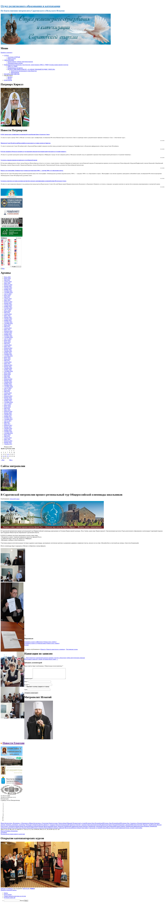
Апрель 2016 (8, 437)
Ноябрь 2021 (8, 352)
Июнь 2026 (7, 278)
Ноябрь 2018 (8, 400)
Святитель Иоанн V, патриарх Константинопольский (53, 824)
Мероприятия (15, 72)
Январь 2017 (8, 427)
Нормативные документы (15, 68)
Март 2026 (7, 283)
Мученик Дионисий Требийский (61, 826)
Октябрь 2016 (8, 431)
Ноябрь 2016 (8, 430)
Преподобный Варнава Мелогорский (41, 826)
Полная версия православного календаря (13, 834)
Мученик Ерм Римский (108, 826)
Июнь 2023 (7, 325)
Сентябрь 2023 (8, 323)
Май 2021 (7, 360)
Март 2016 (7, 439)
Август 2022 (7, 339)
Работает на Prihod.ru (7, 888)
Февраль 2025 (8, 301)
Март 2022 (7, 346)
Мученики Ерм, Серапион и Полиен (131, 823)
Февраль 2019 (8, 396)
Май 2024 (7, 312)
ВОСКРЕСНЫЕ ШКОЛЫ (11, 74)
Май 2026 (7, 280)
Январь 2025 (8, 303)
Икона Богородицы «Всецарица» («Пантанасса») (15, 823)
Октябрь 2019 (8, 385)
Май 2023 (7, 326)
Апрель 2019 (8, 393)
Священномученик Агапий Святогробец (130, 828)
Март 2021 (7, 363)
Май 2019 (7, 391)
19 (3, 456)
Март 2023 (7, 329)
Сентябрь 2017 (8, 419)
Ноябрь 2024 (8, 306)
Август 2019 (7, 388)
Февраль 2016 (8, 441)
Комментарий (28, 678)
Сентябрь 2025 (8, 292)
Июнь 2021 (7, 359)
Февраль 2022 (8, 348)
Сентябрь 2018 (8, 402)
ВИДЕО (10, 77)
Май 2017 (7, 422)
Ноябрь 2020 (8, 369)
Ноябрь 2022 (8, 334)
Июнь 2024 (7, 311)
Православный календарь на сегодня (15, 896)
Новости (43, 649)
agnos (17, 499)
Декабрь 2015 (8, 444)
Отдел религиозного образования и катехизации (30, 6)
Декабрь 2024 (8, 304)
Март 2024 (7, 315)
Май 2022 (7, 343)
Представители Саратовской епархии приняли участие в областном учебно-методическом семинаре (54, 657)
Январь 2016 (8, 442)
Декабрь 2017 (8, 414)
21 (8, 456)
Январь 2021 (8, 366)
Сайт (25, 689)
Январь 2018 (8, 413)
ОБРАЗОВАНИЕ (9, 60)
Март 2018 (7, 410)
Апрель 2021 (8, 362)
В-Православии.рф (9, 897)
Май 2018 (7, 408)
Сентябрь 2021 (8, 356)
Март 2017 (7, 424)
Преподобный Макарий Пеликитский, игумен (72, 823)
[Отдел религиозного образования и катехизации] (56, 44)
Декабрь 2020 (8, 368)
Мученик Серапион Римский (40, 828)
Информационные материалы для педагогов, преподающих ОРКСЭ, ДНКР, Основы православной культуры (36, 64)
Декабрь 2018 (8, 399)
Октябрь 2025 (8, 291)
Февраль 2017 (8, 425)
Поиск (22, 900)
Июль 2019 (7, 390)
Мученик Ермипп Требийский (124, 826)
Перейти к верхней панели (8, 890)
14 (8, 454)
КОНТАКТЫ (8, 80)
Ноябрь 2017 (8, 416)
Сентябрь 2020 (8, 371)
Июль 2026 (7, 277)
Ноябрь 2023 (8, 320)
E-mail (26, 684)
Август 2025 (7, 294)
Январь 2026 (8, 286)
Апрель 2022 (8, 345)
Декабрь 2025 (8, 287)
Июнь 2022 (7, 342)
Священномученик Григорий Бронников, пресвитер (116, 824)
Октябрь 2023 (8, 321)
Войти (32, 888)
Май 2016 (7, 436)
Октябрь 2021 (8, 354)
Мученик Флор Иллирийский (94, 823)
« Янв (2, 460)
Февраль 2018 (8, 411)
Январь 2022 (8, 349)
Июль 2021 (7, 357)
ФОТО (10, 78)
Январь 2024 (8, 317)
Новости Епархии (13, 743)
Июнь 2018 (7, 407)
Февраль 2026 (8, 284)
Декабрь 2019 (8, 382)
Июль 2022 (7, 340)
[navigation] (82, 897)
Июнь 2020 (7, 374)
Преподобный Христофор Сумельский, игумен (86, 828)
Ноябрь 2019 (8, 383)
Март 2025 (7, 300)
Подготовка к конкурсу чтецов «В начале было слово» (41, 659)
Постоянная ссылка (72, 649)
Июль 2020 (7, 373)
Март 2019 (7, 394)
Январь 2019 (8, 397)
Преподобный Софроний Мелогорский (61, 828)
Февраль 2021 (8, 365)
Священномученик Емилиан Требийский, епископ (86, 826)
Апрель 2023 (8, 328)
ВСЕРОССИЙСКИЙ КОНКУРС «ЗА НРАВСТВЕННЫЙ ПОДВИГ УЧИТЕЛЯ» (31, 69)
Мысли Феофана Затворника (9, 831)
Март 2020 (7, 377)
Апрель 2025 (8, 298)
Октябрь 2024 (8, 308)
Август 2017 (7, 420)
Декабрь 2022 (8, 332)
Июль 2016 (7, 434)
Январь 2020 (8, 380)
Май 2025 (7, 297)
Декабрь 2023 (8, 318)
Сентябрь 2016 (8, 433)
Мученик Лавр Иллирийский (111, 823)
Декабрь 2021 (8, 351)
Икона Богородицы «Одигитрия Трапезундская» (43, 823)
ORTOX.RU (26, 888)
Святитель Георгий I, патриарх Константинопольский (85, 824)
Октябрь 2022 (8, 335)
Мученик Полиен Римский (24, 828)
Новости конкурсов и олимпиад (55, 649)
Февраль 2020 (8, 379)
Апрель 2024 (8, 314)
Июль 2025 (7, 295)
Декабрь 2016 (8, 428)
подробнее (4, 832)
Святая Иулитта (11, 828)
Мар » (11, 460)
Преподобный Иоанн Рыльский (20, 826)
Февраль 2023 (8, 331)
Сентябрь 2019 (8, 386)
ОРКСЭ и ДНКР (12, 66)
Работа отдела (12, 58)
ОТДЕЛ (6, 55)
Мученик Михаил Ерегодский (109, 828)
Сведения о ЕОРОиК (14, 57)
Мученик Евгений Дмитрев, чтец (141, 824)
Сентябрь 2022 (8, 337)
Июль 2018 (7, 405)
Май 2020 (7, 376)
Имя (26, 681)
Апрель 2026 (8, 281)
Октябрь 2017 (8, 417)
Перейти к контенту (6, 52)
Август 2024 (7, 309)
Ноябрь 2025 (8, 289)
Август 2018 (7, 403)
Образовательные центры (15, 63)
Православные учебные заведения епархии (20, 61)
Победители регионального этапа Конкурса (24, 71)
